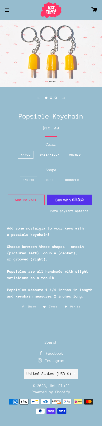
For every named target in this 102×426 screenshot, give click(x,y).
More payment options (69, 211)
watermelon (50, 154)
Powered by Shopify (51, 392)
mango (26, 154)
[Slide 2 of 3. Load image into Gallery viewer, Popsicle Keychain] (51, 97)
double (50, 180)
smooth (29, 180)
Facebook (53, 353)
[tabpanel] (51, 53)
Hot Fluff (59, 386)
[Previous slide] (38, 98)
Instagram (53, 361)
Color (51, 144)
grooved (72, 180)
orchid (75, 154)
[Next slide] (63, 98)
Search (51, 342)
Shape (51, 170)
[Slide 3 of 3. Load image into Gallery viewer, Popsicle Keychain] (55, 97)
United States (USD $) (49, 374)
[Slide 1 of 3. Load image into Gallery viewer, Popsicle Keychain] (46, 97)
